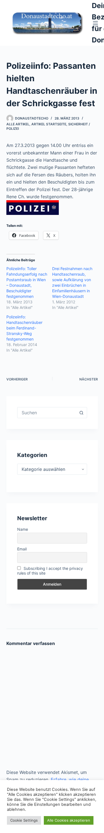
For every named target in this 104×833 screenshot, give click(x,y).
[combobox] (46, 412)
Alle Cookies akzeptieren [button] (68, 820)
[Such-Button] (81, 412)
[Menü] (95, 23)
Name (22, 529)
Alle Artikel (17, 124)
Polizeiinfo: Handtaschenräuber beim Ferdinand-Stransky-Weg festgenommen (24, 327)
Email (22, 549)
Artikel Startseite (48, 124)
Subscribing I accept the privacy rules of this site (50, 570)
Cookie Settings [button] (24, 820)
